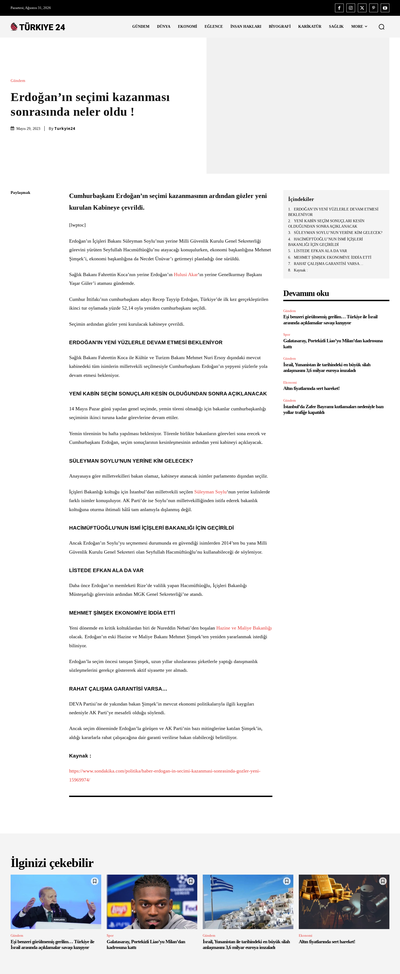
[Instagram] (350, 8)
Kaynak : (301, 270)
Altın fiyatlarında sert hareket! (311, 388)
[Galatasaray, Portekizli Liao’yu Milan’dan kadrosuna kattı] (152, 902)
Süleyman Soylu (210, 491)
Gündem (18, 81)
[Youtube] (385, 8)
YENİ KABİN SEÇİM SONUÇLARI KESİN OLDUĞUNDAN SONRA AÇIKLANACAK (326, 223)
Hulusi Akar (186, 274)
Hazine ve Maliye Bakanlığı (244, 628)
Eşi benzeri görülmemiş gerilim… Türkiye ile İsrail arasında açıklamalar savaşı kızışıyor (52, 944)
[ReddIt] (16, 257)
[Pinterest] (373, 8)
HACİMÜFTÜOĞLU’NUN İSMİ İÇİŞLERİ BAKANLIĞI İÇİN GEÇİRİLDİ (325, 242)
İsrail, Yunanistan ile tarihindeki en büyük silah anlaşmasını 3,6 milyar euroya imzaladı (326, 367)
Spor (286, 334)
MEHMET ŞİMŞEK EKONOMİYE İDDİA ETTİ (332, 257)
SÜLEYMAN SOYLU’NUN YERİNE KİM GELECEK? (338, 233)
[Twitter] (362, 8)
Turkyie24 (64, 128)
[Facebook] (339, 8)
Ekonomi (290, 382)
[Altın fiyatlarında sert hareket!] (344, 902)
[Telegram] (16, 269)
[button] (381, 27)
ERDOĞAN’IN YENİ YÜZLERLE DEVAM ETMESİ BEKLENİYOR (333, 212)
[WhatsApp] (16, 244)
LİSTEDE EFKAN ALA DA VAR (320, 251)
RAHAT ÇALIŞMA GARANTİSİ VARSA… (328, 264)
